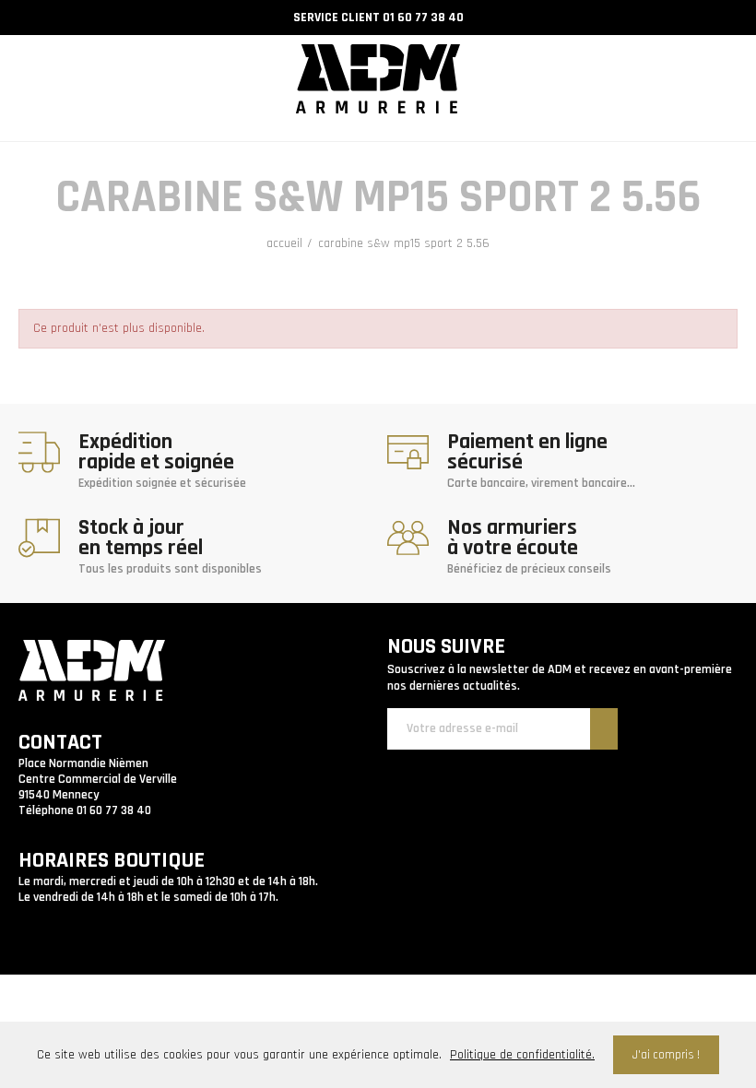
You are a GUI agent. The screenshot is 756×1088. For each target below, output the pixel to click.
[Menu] (25, 58)
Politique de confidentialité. (522, 1055)
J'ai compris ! (666, 1054)
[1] (604, 729)
